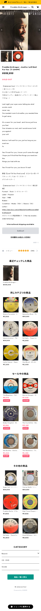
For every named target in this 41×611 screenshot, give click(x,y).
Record (4, 554)
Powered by (18, 590)
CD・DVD (5, 560)
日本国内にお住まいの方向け (21, 237)
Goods (4, 567)
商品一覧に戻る (20, 577)
